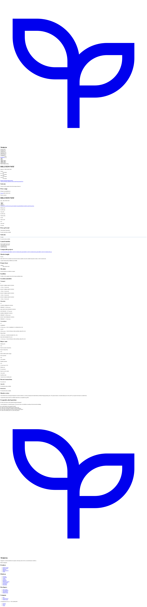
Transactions (18, 181)
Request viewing (3, 180)
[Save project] (3, 204)
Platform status (5, 592)
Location (14, 181)
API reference (5, 591)
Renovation (5, 584)
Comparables (18, 205)
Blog (4, 597)
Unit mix (8, 205)
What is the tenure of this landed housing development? (11, 402)
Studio (4, 571)
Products (2, 149)
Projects (1, 193)
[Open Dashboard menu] (5, 157)
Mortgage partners (6, 581)
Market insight (23, 205)
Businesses (5, 580)
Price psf (7, 181)
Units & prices (3, 181)
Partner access (5, 599)
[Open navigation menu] (1, 159)
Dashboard (2, 157)
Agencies (4, 579)
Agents (4, 578)
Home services (5, 568)
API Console (5, 589)
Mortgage (4, 569)
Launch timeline (13, 205)
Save (5, 162)
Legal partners (5, 582)
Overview (2, 205)
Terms (4, 605)
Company (2, 155)
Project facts (11, 181)
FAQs (22, 181)
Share (2, 162)
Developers (5, 583)
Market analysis (5, 570)
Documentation (5, 590)
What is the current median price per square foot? (10, 407)
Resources (2, 153)
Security (4, 603)
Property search (5, 567)
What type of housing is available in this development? (11, 408)
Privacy (4, 604)
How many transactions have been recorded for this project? (12, 409)
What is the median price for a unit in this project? (10, 410)
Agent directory (5, 598)
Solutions (2, 151)
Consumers (5, 577)
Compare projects (10, 180)
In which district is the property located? (8, 406)
